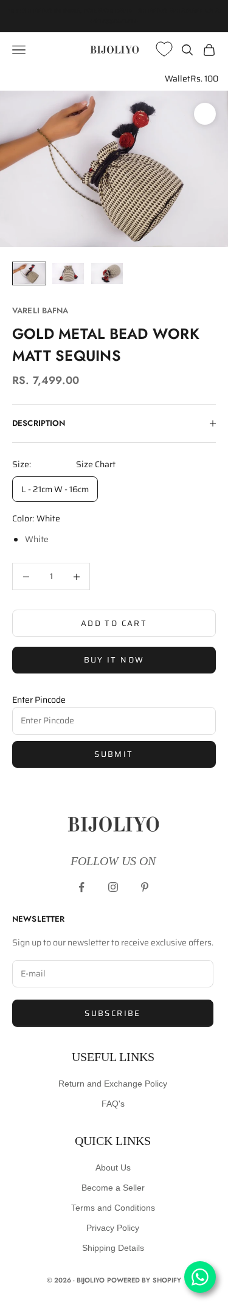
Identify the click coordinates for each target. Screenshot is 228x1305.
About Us (113, 1167)
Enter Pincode (39, 699)
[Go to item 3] (107, 273)
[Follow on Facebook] (81, 887)
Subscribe (112, 1013)
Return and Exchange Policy (112, 1083)
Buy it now (114, 659)
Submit (113, 754)
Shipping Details (113, 1248)
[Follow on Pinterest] (145, 887)
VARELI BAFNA (40, 310)
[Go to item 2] (68, 273)
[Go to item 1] (29, 274)
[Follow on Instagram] (113, 887)
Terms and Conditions (113, 1208)
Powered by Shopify (144, 1280)
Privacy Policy (112, 1228)
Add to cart (114, 623)
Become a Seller (113, 1187)
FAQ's (113, 1103)
